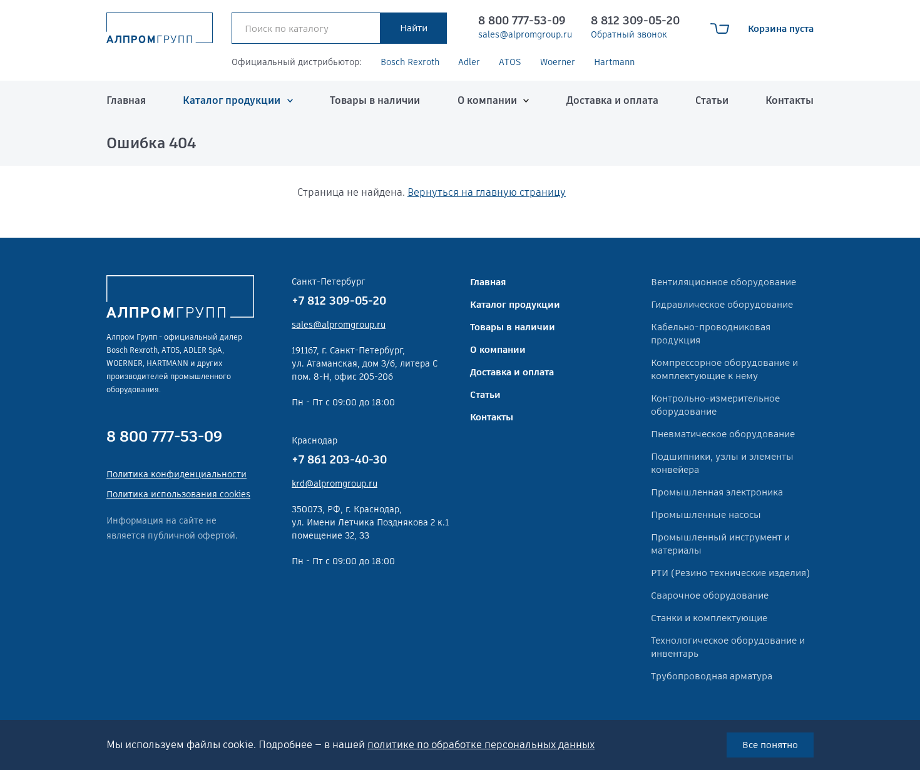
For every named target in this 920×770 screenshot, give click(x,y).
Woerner (557, 62)
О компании (487, 100)
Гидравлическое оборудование (722, 304)
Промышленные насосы (706, 514)
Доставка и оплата (612, 100)
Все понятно (770, 744)
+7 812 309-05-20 (339, 300)
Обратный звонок (629, 34)
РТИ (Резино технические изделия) (730, 572)
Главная (126, 100)
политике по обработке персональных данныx (481, 744)
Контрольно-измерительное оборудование (715, 405)
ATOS (510, 62)
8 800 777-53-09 (522, 20)
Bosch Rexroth (410, 62)
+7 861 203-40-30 (339, 459)
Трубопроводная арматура (711, 675)
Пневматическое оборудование (723, 433)
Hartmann (614, 62)
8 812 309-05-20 (635, 20)
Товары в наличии (375, 100)
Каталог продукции (231, 100)
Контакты (789, 100)
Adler (469, 62)
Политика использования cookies (178, 494)
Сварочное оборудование (710, 595)
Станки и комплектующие (709, 617)
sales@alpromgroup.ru (525, 34)
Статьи (711, 100)
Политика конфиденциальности (176, 474)
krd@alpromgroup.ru (334, 483)
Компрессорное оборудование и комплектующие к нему (724, 369)
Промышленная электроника (717, 492)
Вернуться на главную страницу (486, 192)
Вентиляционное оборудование (723, 281)
